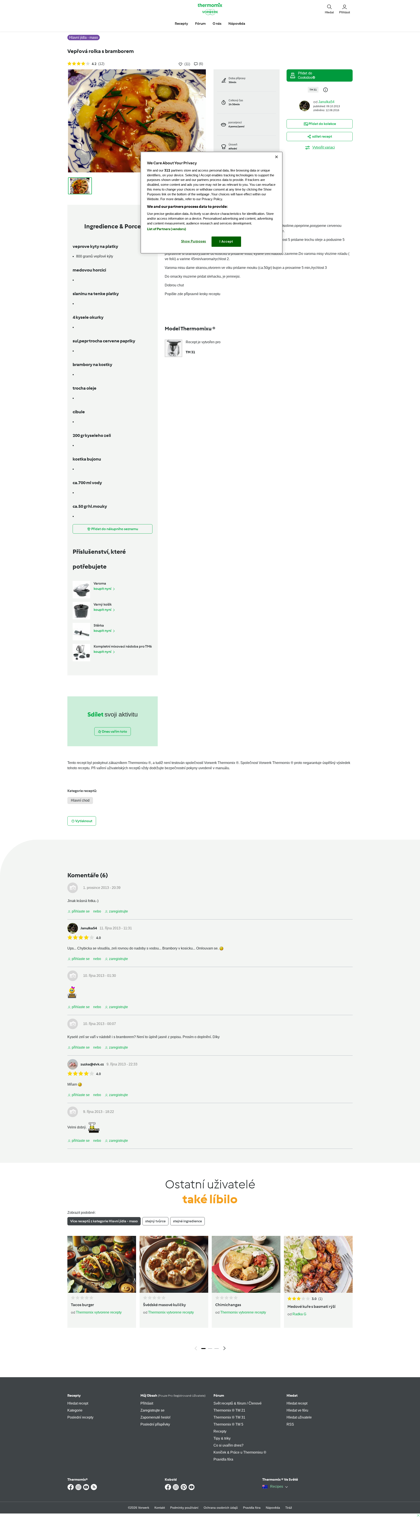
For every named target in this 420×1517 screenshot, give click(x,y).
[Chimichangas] (246, 1264)
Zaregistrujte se (152, 1410)
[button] (329, 9)
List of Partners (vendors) (166, 229)
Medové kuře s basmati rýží (311, 1306)
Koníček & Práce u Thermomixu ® (240, 1452)
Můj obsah (172, 1395)
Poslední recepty (80, 1417)
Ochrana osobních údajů (221, 1507)
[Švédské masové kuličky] (174, 1264)
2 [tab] (210, 1348)
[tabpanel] (210, 1294)
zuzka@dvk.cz (92, 1064)
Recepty (74, 1395)
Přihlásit (146, 1403)
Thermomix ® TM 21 (229, 1410)
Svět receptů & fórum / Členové (238, 1403)
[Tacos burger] (101, 1264)
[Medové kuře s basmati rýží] (318, 1264)
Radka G (299, 1314)
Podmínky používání (184, 1507)
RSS (290, 1424)
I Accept (226, 241)
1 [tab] (203, 1348)
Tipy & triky (222, 1438)
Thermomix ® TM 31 (229, 1417)
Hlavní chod (80, 800)
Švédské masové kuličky (164, 1304)
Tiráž (288, 1507)
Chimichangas (228, 1304)
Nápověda (273, 1507)
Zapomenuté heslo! (155, 1417)
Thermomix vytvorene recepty (99, 1312)
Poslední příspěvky (155, 1424)
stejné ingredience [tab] (187, 1221)
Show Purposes (193, 241)
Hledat (292, 1395)
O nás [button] (217, 23)
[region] (211, 202)
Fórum (219, 1395)
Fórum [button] (200, 23)
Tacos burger (82, 1304)
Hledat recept (77, 1403)
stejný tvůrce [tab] (155, 1221)
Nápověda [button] (236, 23)
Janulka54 (326, 102)
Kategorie (74, 1410)
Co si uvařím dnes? (228, 1445)
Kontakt (159, 1507)
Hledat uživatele (299, 1417)
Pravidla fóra (223, 1459)
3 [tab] (216, 1348)
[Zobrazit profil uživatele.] (304, 105)
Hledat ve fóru (297, 1410)
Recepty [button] (181, 23)
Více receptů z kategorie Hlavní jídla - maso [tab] (104, 1221)
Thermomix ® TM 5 (228, 1424)
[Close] (276, 157)
